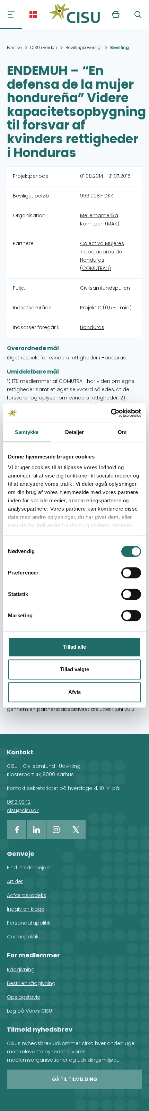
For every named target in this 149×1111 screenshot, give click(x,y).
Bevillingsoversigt (83, 47)
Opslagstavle (23, 997)
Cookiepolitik (22, 936)
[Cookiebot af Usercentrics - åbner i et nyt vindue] (110, 412)
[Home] (74, 14)
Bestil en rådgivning (31, 983)
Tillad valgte (74, 669)
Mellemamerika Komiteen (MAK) (99, 219)
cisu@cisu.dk (23, 810)
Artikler (15, 881)
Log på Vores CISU (29, 1010)
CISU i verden (43, 47)
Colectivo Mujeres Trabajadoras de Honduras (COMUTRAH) (102, 256)
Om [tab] (122, 432)
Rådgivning (21, 969)
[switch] (131, 572)
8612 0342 (18, 802)
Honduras (92, 327)
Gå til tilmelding (74, 1079)
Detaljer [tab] (74, 432)
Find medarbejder (29, 867)
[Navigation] (11, 14)
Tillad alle (74, 647)
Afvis (74, 692)
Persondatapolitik (28, 922)
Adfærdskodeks (26, 895)
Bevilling (119, 47)
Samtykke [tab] (27, 432)
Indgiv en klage (25, 909)
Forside (14, 47)
